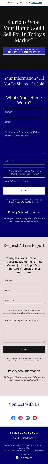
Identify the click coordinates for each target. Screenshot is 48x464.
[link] (13, 418)
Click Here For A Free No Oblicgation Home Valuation (24, 50)
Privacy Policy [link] (14, 202)
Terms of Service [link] (28, 202)
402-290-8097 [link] (29, 438)
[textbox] (24, 111)
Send (24, 190)
